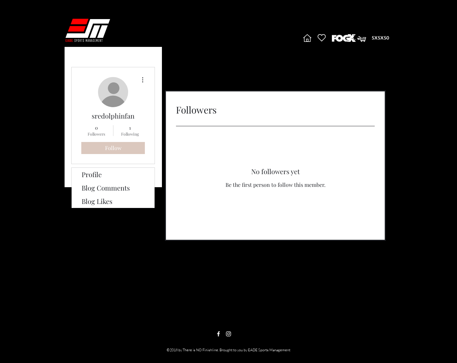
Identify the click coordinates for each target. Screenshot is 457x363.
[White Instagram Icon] (228, 334)
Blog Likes (97, 201)
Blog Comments (106, 187)
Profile (92, 174)
